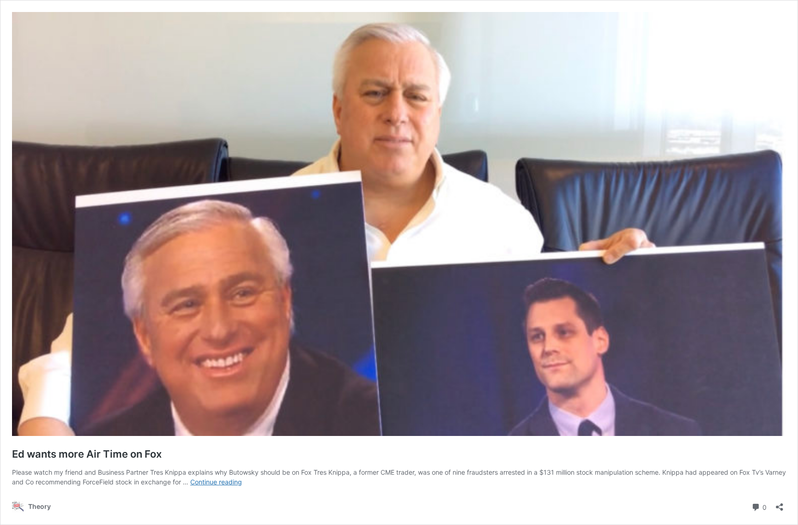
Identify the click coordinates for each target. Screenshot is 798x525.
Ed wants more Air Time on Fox (87, 454)
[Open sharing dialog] (779, 504)
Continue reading (216, 482)
